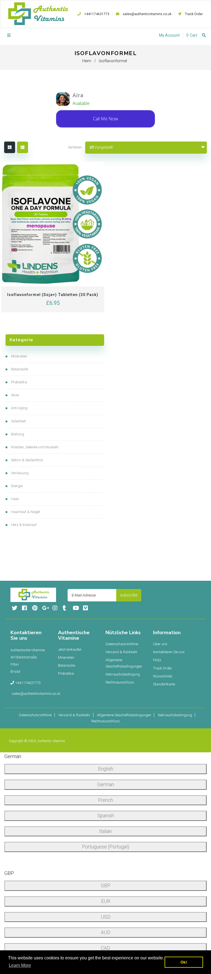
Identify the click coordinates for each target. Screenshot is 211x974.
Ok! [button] (184, 962)
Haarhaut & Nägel (25, 512)
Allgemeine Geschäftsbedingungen (124, 663)
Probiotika (19, 382)
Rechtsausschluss (120, 682)
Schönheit (18, 421)
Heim (86, 61)
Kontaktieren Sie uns (169, 652)
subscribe (128, 595)
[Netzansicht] (9, 147)
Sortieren (75, 147)
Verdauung (20, 473)
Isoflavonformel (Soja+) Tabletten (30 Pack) (52, 294)
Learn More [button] (20, 965)
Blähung (17, 434)
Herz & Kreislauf (24, 525)
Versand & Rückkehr (122, 652)
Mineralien (19, 356)
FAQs (157, 660)
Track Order (193, 14)
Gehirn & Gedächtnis (27, 460)
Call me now (105, 119)
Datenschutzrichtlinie (122, 644)
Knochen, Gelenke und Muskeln (35, 447)
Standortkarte (164, 684)
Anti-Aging (19, 408)
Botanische (19, 369)
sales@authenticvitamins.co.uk (147, 14)
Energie (17, 486)
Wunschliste (162, 676)
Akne (15, 395)
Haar (15, 499)
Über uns (160, 644)
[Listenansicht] (22, 147)
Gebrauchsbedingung (123, 674)
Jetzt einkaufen (70, 649)
